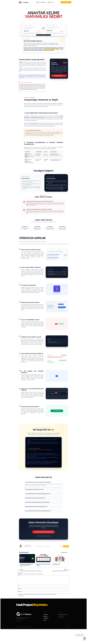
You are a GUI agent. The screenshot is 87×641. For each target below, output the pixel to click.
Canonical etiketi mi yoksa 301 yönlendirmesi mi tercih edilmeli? (43, 502)
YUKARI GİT (68, 626)
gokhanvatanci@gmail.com (63, 614)
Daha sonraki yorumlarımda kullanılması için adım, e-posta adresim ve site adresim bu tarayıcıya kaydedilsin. (37, 594)
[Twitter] (16, 620)
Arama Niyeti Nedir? (56, 564)
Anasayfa (38, 2)
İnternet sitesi (20, 591)
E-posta (19, 588)
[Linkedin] (20, 620)
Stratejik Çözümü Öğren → (58, 75)
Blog (52, 2)
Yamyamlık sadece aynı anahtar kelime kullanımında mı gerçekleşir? (43, 482)
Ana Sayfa (46, 614)
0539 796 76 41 (61, 616)
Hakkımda (45, 616)
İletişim (49, 2)
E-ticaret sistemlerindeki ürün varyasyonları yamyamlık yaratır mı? (43, 493)
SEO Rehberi (46, 618)
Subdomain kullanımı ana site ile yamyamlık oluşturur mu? (43, 506)
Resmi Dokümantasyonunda (33, 123)
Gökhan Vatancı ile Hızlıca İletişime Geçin (43, 531)
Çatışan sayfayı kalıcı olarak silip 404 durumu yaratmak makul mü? (43, 510)
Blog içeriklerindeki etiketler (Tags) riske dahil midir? (43, 497)
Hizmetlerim (43, 2)
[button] (64, 546)
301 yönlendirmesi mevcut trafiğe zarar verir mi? (43, 489)
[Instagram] (18, 620)
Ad (18, 585)
